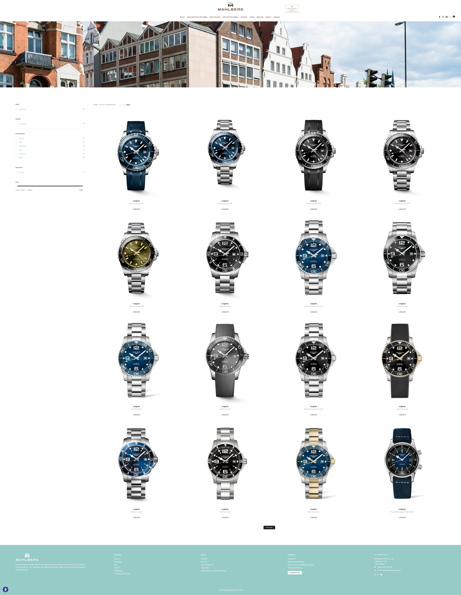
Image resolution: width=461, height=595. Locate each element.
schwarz (22, 154)
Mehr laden (269, 527)
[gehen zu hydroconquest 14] (136, 361)
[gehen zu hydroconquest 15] (402, 258)
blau (20, 142)
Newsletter (205, 568)
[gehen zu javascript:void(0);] (120, 105)
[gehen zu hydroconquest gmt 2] (402, 155)
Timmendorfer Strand (122, 574)
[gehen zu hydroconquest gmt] (136, 258)
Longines (136, 201)
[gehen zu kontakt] (446, 17)
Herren (21, 172)
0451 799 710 (387, 567)
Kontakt (204, 559)
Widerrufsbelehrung (295, 568)
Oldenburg (118, 571)
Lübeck (117, 568)
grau (20, 150)
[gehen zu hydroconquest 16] (225, 258)
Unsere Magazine (207, 565)
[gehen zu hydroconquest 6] (225, 463)
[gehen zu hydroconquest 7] (136, 463)
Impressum (292, 559)
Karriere (204, 562)
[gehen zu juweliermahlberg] (443, 17)
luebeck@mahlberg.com (391, 570)
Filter (81, 190)
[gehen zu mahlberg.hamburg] (440, 17)
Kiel (115, 565)
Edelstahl (22, 124)
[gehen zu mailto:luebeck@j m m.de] (381, 574)
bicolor (21, 138)
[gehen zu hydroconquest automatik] (313, 361)
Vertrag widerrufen (295, 573)
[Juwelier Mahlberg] (230, 9)
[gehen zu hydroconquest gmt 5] (136, 155)
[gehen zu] (450, 17)
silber (21, 157)
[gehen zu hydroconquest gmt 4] (225, 155)
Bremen (117, 559)
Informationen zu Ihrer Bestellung (213, 571)
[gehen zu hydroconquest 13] (225, 361)
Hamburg (117, 562)
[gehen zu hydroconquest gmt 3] (313, 155)
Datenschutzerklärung (296, 562)
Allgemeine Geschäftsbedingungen (300, 565)
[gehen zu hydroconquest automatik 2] (313, 258)
